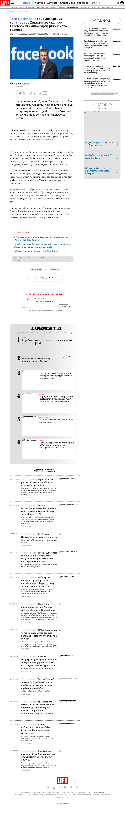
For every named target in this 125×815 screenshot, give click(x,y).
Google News (42, 258)
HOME (12, 12)
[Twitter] (70, 76)
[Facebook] (67, 76)
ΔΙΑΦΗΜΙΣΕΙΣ (67, 792)
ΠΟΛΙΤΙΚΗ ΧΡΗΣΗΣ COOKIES (80, 795)
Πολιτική (31, 7)
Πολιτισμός (50, 7)
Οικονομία (40, 7)
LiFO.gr (30, 258)
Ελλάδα (15, 7)
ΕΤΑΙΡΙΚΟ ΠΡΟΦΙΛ (83, 792)
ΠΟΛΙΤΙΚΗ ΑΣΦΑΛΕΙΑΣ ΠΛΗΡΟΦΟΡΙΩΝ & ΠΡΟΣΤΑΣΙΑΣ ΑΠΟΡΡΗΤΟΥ (40, 795)
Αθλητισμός (84, 7)
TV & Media (61, 7)
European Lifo (107, 7)
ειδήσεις (17, 260)
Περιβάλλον (95, 7)
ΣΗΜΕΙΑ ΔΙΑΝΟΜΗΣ (102, 795)
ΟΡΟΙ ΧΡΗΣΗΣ (31, 311)
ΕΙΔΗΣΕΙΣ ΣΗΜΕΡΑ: (22, 232)
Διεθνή (23, 7)
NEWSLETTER (53, 792)
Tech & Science (72, 7)
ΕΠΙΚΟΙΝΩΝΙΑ (39, 792)
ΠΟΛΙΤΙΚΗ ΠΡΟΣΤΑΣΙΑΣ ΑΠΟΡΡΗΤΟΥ (51, 311)
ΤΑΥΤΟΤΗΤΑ (25, 792)
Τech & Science (28, 12)
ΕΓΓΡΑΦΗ (63, 307)
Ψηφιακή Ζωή (54, 269)
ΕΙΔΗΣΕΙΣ (19, 12)
